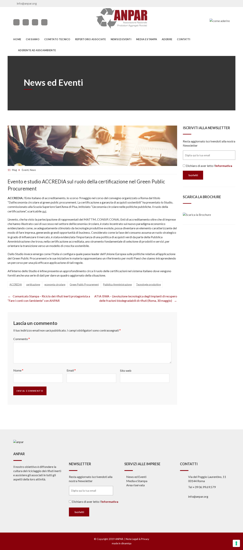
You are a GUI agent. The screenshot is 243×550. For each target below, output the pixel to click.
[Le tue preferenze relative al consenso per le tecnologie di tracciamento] (236, 543)
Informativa (223, 165)
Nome (18, 370)
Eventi (25, 169)
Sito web (125, 370)
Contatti (183, 39)
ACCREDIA (15, 284)
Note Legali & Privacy (137, 539)
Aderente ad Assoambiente (37, 50)
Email (71, 370)
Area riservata (135, 485)
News (33, 169)
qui (44, 211)
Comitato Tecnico (57, 39)
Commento (21, 339)
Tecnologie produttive (148, 284)
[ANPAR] (121, 18)
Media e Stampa (146, 39)
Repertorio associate (90, 39)
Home (17, 39)
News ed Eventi (136, 476)
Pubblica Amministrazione (117, 284)
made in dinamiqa (121, 543)
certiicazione (33, 284)
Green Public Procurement (84, 284)
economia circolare (54, 284)
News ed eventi (121, 39)
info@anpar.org (27, 3)
